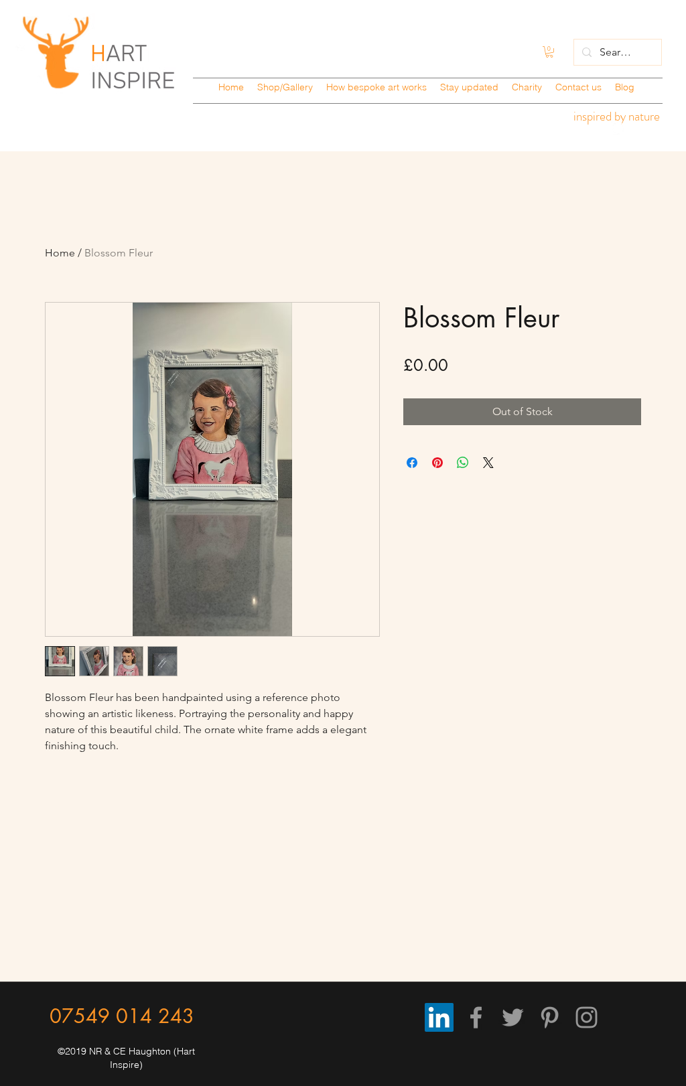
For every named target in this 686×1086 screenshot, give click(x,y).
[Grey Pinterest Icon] (549, 1017)
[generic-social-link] (617, 128)
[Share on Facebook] (412, 463)
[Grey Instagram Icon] (586, 1017)
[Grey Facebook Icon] (476, 1017)
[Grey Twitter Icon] (512, 1017)
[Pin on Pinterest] (437, 463)
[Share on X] (488, 463)
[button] (549, 52)
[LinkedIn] (439, 1017)
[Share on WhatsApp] (463, 463)
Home (60, 252)
